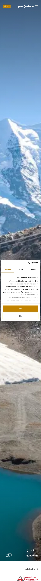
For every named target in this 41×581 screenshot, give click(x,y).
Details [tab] (20, 269)
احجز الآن (6, 6)
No (20, 316)
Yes (20, 308)
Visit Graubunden (26, 6)
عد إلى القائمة (30, 569)
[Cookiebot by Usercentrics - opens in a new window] (28, 263)
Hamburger (36, 6)
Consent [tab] (7, 269)
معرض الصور (7, 555)
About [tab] (33, 269)
